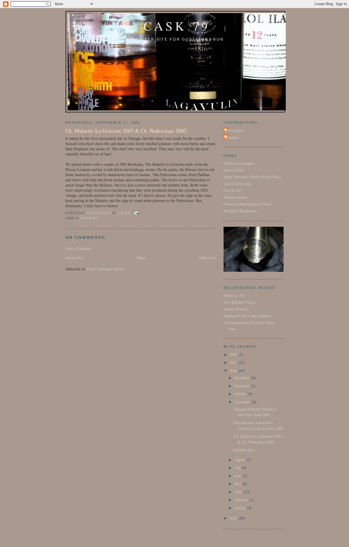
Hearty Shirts (234, 170)
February (241, 499)
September (243, 401)
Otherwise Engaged (239, 163)
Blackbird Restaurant (240, 210)
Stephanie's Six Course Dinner (247, 315)
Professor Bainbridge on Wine (247, 204)
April (238, 491)
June (238, 475)
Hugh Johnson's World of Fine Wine (252, 176)
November (242, 385)
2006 (234, 370)
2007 (234, 362)
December (242, 377)
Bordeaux (90, 218)
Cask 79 (176, 25)
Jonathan (232, 137)
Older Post (207, 257)
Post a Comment (78, 248)
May (238, 483)
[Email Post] (137, 213)
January (240, 507)
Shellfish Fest (244, 449)
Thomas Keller (235, 197)
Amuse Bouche (235, 309)
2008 (234, 354)
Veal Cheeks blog (237, 183)
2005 (234, 518)
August (240, 459)
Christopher (234, 130)
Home (141, 257)
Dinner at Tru (234, 295)
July (238, 467)
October (241, 393)
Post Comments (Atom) (105, 268)
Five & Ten (232, 190)
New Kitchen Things (240, 302)
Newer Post (74, 257)
